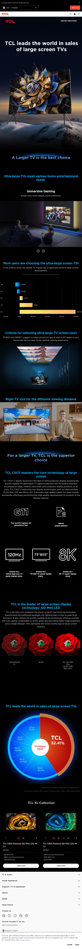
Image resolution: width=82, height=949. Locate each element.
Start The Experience (10, 925)
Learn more (21, 866)
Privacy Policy (25, 940)
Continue (75, 8)
